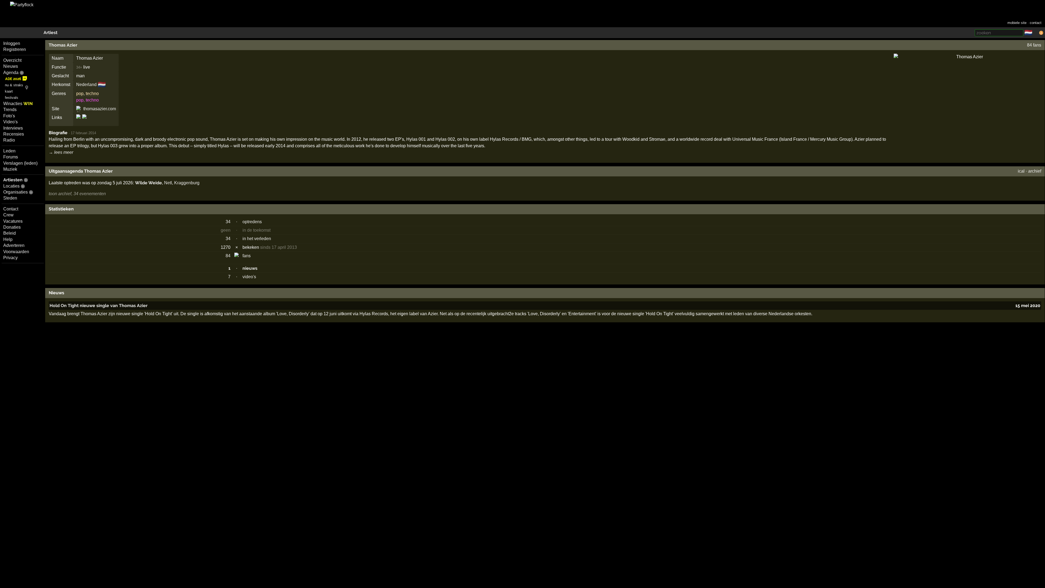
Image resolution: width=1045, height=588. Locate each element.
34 (228, 221)
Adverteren (13, 245)
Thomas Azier (63, 45)
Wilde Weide (148, 182)
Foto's (9, 116)
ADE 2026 (13, 79)
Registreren (14, 49)
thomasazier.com (99, 108)
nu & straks (14, 85)
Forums (10, 157)
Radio (9, 140)
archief (1034, 171)
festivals (11, 98)
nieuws (249, 268)
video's (249, 276)
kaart (9, 91)
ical (1021, 171)
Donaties (12, 227)
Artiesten (13, 179)
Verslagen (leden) (20, 163)
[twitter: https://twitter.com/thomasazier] (84, 121)
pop (80, 93)
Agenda (11, 72)
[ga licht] (1036, 33)
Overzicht (12, 60)
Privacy (10, 257)
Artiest (50, 32)
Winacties (18, 103)
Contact (10, 209)
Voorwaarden (16, 251)
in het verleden (256, 238)
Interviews (13, 128)
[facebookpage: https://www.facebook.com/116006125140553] (78, 121)
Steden (10, 198)
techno (92, 93)
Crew (8, 215)
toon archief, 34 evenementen (77, 193)
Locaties (11, 186)
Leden (9, 151)
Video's (10, 122)
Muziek (10, 169)
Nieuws (10, 66)
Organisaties (15, 192)
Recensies (13, 134)
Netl (168, 182)
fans (246, 255)
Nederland (86, 84)
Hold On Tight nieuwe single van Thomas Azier (98, 305)
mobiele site (1016, 23)
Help (8, 239)
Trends (10, 109)
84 (228, 255)
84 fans (1034, 45)
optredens (252, 221)
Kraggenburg (186, 182)
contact (1035, 23)
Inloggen (11, 43)
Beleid (9, 233)
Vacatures (13, 221)
